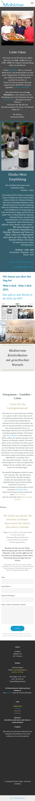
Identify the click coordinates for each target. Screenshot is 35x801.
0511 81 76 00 (19, 494)
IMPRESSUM (17, 706)
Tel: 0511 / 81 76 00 (17, 672)
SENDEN (17, 628)
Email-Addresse (5, 586)
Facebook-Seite (21, 489)
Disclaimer (17, 713)
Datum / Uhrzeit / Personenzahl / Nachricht (13, 604)
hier (21, 109)
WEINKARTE (22, 262)
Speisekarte (27, 475)
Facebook (17, 708)
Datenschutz (17, 711)
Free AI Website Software (17, 798)
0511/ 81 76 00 (9, 100)
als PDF (31, 262)
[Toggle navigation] (32, 3)
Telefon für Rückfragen (8, 595)
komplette (13, 262)
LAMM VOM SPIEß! (21, 87)
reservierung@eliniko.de (20, 670)
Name (3, 577)
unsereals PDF (23, 267)
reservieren (14, 435)
